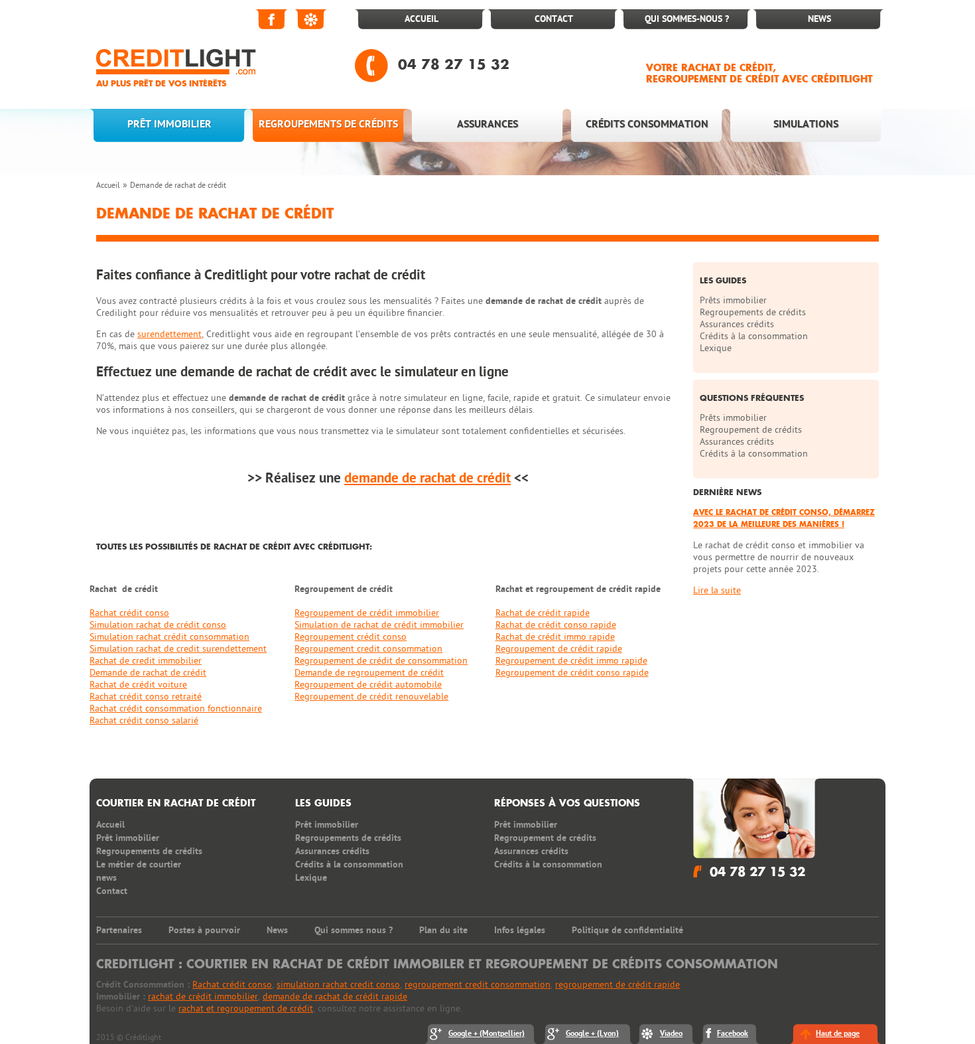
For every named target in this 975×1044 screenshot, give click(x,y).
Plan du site (443, 930)
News (819, 19)
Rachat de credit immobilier (146, 661)
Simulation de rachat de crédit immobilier (379, 625)
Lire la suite (717, 590)
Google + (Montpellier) (486, 1033)
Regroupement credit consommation (368, 649)
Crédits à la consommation (754, 336)
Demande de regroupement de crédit (369, 673)
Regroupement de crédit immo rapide (571, 661)
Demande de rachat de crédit (178, 185)
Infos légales (519, 930)
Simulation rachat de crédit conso (158, 625)
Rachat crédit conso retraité (146, 697)
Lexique (716, 348)
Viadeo (311, 19)
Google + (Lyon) (592, 1033)
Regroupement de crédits (751, 430)
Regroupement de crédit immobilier (366, 613)
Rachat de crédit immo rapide (555, 637)
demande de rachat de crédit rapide (335, 997)
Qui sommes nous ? (353, 930)
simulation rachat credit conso (338, 985)
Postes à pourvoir (204, 930)
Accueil (421, 19)
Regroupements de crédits (328, 124)
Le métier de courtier (138, 864)
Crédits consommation (647, 124)
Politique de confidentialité (627, 930)
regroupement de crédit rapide (617, 985)
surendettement (169, 334)
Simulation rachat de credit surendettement (178, 649)
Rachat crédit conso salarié (144, 720)
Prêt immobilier (169, 124)
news (106, 878)
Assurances (487, 124)
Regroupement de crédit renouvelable (371, 697)
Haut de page (838, 1033)
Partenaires (119, 930)
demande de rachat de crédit (427, 478)
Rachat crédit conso (129, 613)
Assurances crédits (737, 324)
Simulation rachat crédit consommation (169, 637)
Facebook (272, 19)
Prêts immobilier (733, 300)
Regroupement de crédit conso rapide (572, 673)
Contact (554, 19)
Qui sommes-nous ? (687, 19)
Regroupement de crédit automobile (368, 685)
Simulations (805, 124)
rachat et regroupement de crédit (245, 1008)
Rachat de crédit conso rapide (555, 625)
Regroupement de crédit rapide (558, 649)
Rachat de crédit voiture (138, 685)
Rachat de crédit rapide (542, 613)
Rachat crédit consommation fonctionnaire (176, 708)
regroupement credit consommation (478, 985)
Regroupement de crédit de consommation (381, 661)
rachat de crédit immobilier (203, 997)
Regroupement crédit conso (350, 637)
